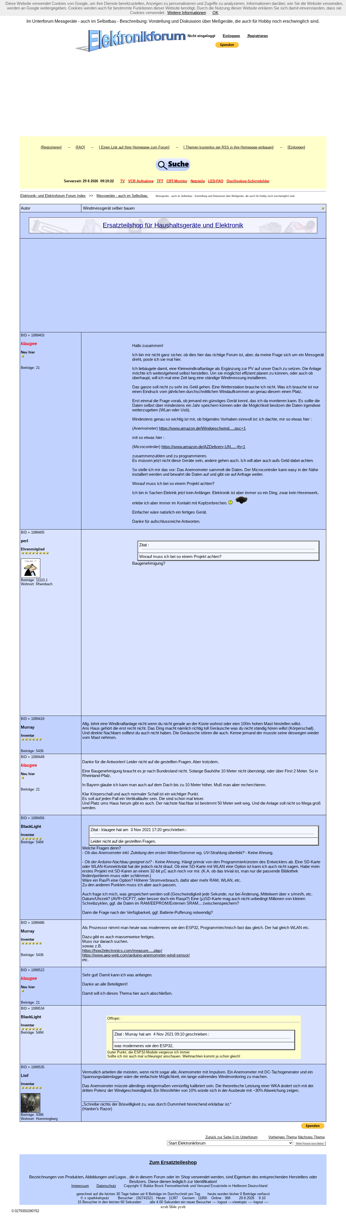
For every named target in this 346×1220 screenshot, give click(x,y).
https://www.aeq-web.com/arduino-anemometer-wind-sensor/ (136, 955)
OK (215, 12)
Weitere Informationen (186, 12)
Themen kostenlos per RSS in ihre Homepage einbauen (228, 147)
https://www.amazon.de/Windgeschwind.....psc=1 (202, 428)
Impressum (80, 1186)
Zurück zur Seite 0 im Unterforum (231, 1137)
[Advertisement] (173, 96)
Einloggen (231, 36)
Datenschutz (106, 1186)
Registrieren (257, 36)
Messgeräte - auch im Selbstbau (122, 196)
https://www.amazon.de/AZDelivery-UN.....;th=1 (203, 446)
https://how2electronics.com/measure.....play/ (122, 950)
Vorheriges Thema (282, 1137)
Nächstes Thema (311, 1137)
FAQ (80, 147)
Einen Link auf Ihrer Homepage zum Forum (134, 147)
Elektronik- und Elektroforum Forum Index (53, 196)
